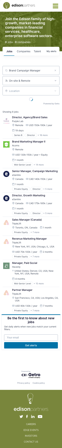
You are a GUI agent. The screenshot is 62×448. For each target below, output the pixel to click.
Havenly (16, 266)
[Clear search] (55, 70)
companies (23, 51)
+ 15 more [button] (39, 283)
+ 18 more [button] (43, 135)
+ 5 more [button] (47, 189)
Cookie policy (39, 383)
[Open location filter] (55, 90)
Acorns (15, 145)
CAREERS (31, 424)
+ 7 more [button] (35, 232)
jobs (9, 51)
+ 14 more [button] (39, 164)
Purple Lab (17, 121)
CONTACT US (31, 441)
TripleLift (16, 223)
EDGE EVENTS (31, 430)
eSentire (16, 175)
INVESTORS (31, 436)
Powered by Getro (51, 103)
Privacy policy (23, 383)
